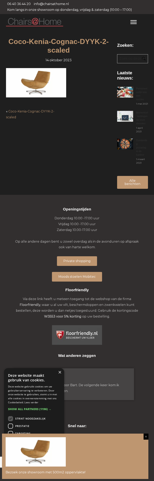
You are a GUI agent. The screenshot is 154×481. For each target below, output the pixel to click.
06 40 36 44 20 (19, 4)
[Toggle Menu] (133, 22)
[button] (34, 409)
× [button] (59, 372)
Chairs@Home (64, 22)
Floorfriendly (30, 305)
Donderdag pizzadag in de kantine (141, 147)
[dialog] (34, 422)
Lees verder (31, 402)
